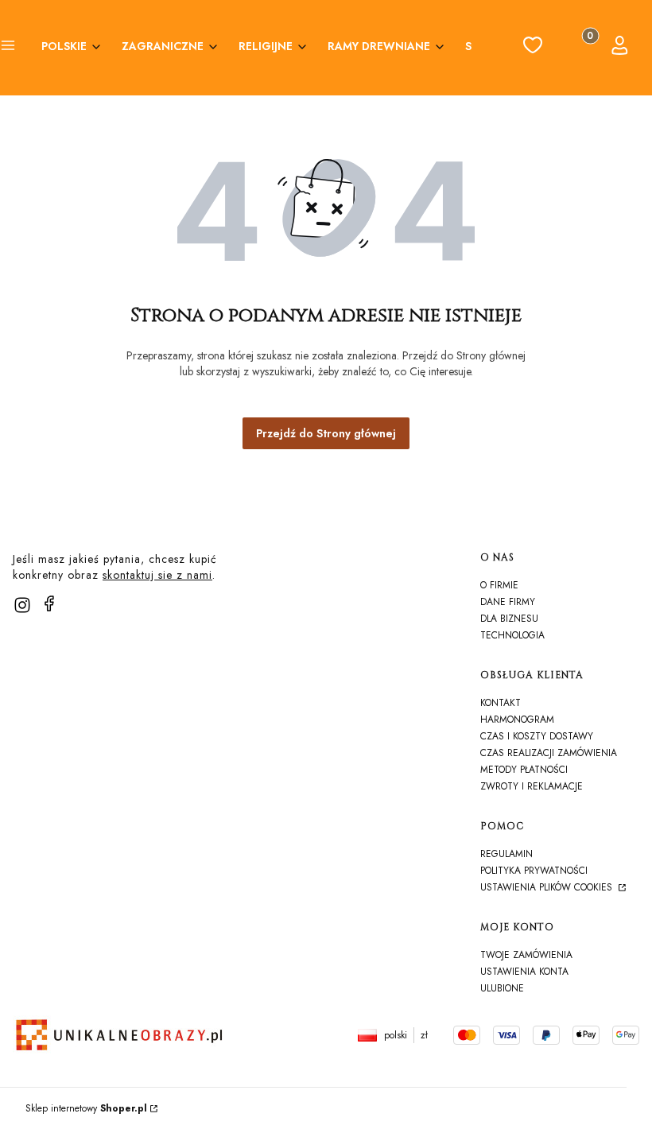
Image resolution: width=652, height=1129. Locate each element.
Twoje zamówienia (526, 955)
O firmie (499, 585)
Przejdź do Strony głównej (326, 433)
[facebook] (49, 603)
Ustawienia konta (524, 971)
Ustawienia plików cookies (547, 887)
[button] (8, 47)
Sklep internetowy (86, 1108)
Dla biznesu (509, 618)
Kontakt (500, 703)
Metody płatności (524, 769)
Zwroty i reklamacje (531, 786)
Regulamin (506, 854)
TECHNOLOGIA (512, 635)
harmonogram (517, 719)
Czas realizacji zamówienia (548, 753)
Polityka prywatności (534, 870)
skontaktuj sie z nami (157, 575)
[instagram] (22, 605)
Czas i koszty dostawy (536, 736)
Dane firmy (507, 602)
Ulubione (502, 988)
